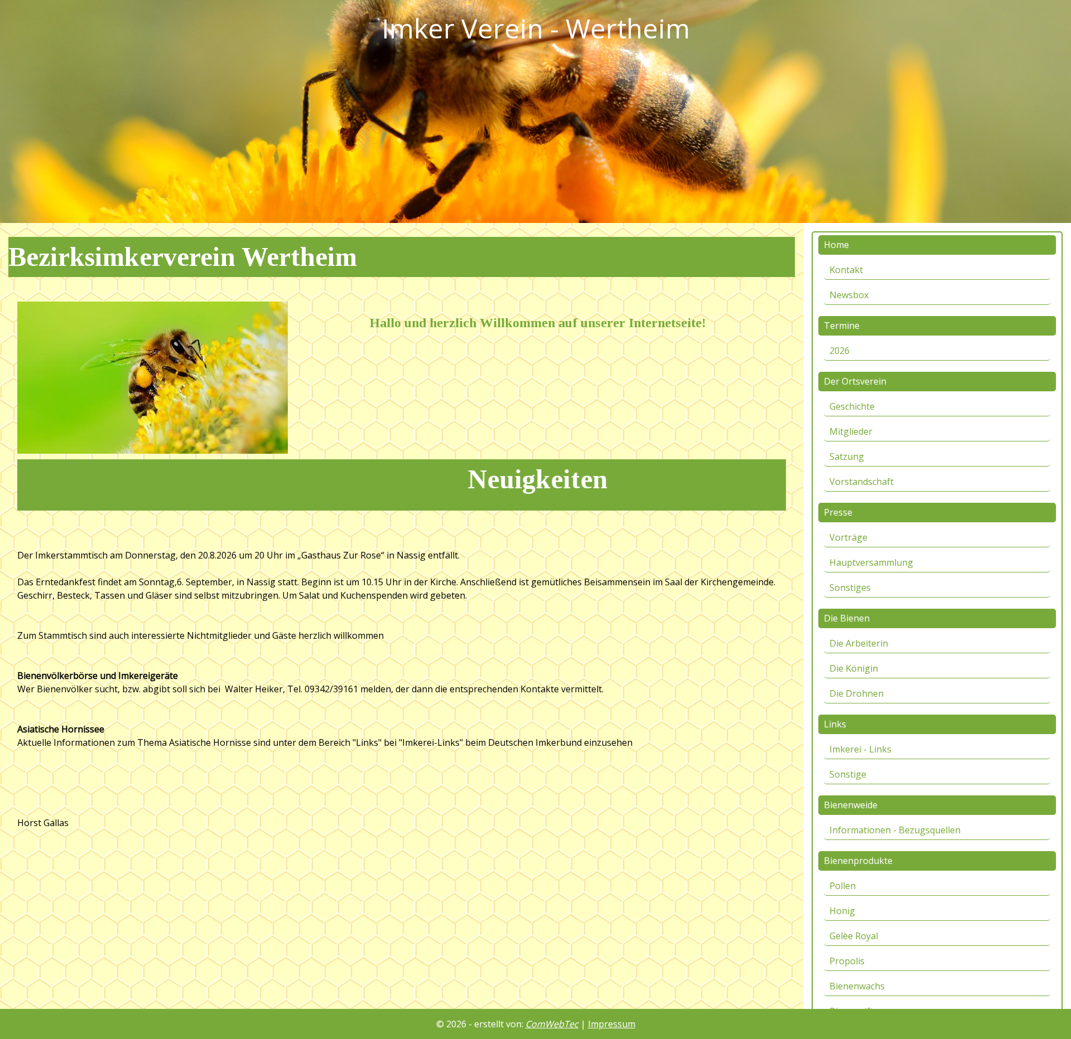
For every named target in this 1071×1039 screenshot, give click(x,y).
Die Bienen (847, 618)
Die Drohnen (856, 693)
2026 (839, 350)
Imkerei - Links (860, 749)
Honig (842, 911)
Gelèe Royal (853, 936)
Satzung (846, 456)
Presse (838, 512)
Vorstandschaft (861, 481)
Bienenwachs (857, 986)
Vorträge (848, 537)
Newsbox (849, 295)
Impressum (611, 1024)
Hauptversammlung (871, 562)
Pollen (842, 886)
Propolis (847, 961)
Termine (842, 325)
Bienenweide (850, 805)
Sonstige (847, 774)
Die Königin (853, 668)
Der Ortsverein (855, 381)
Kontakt (846, 270)
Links (835, 724)
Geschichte (852, 406)
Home (836, 245)
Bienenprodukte (858, 860)
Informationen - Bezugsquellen (895, 830)
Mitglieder (850, 431)
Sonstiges (850, 587)
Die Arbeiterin (858, 643)
